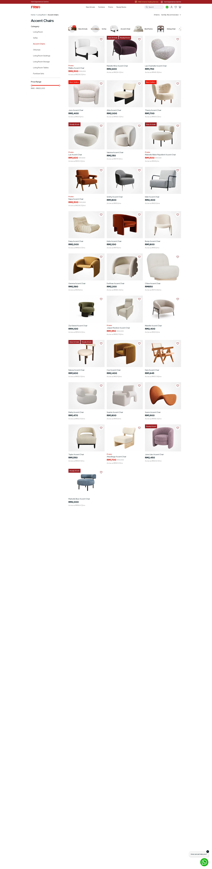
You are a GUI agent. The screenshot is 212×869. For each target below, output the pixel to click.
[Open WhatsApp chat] (204, 862)
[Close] (207, 851)
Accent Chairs (39, 44)
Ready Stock (125, 38)
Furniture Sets (38, 73)
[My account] (171, 7)
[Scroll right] (179, 29)
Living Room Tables (40, 67)
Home (33, 15)
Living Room (41, 15)
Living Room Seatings (41, 56)
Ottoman (36, 50)
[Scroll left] (70, 29)
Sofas (35, 38)
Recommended (172, 15)
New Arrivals (112, 38)
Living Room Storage (41, 61)
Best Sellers (74, 82)
